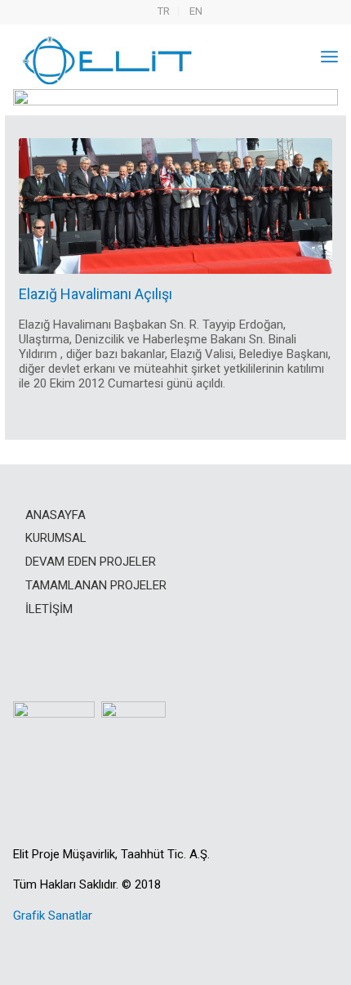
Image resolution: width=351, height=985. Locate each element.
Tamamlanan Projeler (96, 585)
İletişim (49, 609)
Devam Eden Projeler (90, 561)
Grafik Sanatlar (52, 915)
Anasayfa (55, 515)
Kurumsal (56, 538)
